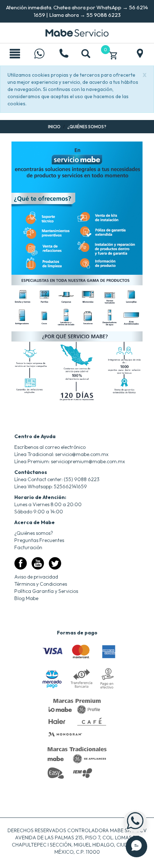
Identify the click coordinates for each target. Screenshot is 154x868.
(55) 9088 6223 (82, 479)
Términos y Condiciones (40, 584)
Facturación (28, 547)
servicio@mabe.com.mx (82, 454)
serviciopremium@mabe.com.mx (88, 461)
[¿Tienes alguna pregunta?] (39, 54)
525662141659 (70, 486)
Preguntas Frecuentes (39, 540)
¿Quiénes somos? (33, 533)
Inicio (54, 126)
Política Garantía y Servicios (46, 591)
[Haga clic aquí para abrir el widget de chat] (136, 846)
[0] (113, 54)
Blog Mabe (26, 598)
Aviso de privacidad (36, 577)
